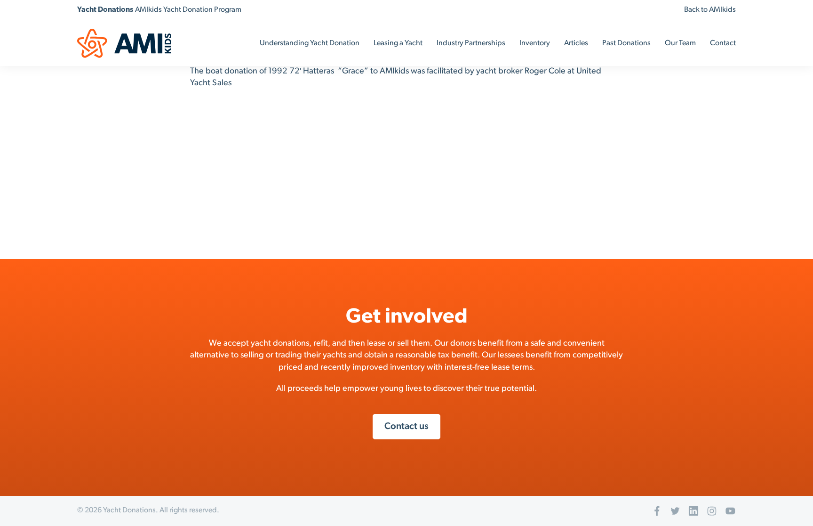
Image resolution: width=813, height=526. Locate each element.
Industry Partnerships (471, 43)
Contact (723, 43)
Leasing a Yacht (398, 43)
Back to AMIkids (710, 10)
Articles (576, 43)
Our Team (680, 43)
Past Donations (626, 43)
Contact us (406, 426)
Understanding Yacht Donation (309, 43)
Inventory (534, 43)
